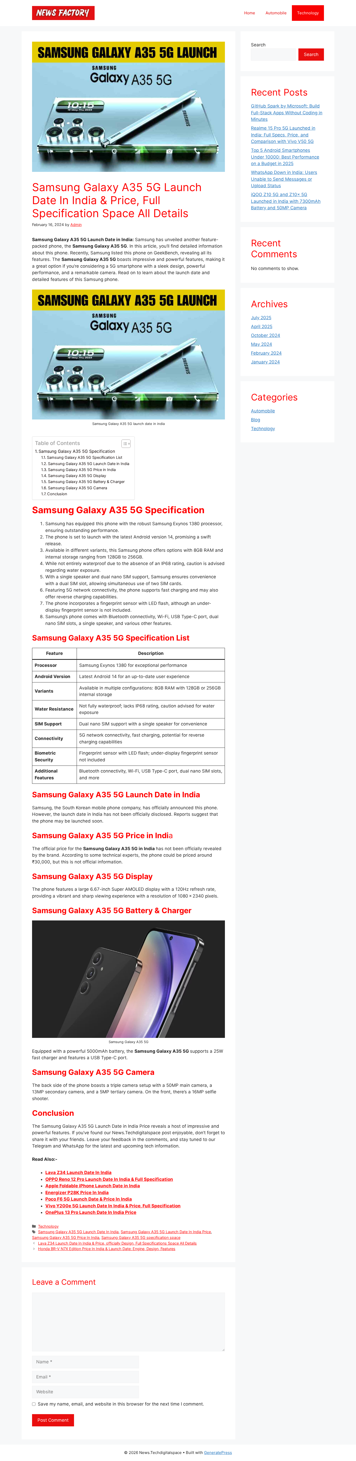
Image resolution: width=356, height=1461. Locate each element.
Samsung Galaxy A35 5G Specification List (84, 457)
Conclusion (57, 494)
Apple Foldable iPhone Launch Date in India (92, 1185)
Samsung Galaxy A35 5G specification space (140, 1237)
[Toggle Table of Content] (123, 443)
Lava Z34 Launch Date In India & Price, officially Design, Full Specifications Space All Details (117, 1243)
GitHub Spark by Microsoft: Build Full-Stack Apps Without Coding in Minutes (286, 112)
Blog (255, 419)
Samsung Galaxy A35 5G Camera (77, 488)
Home (249, 12)
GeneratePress (218, 1452)
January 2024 (265, 362)
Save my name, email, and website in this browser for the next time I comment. (121, 1404)
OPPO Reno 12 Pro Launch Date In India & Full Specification (109, 1179)
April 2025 (261, 326)
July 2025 (261, 317)
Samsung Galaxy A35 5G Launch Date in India (88, 463)
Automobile (276, 12)
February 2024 (266, 353)
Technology (308, 12)
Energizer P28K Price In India (77, 1192)
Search (258, 44)
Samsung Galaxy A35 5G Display (77, 475)
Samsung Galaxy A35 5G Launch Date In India (78, 1232)
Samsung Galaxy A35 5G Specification (77, 451)
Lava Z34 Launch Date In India (78, 1172)
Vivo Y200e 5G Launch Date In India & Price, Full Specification (113, 1205)
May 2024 (261, 344)
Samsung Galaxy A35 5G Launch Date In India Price (166, 1232)
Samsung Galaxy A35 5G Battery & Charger (86, 481)
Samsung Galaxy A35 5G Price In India (65, 1237)
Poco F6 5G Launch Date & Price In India (88, 1199)
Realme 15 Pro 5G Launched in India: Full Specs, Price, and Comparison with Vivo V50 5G (283, 135)
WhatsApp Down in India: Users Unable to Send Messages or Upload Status (284, 179)
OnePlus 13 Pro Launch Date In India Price (90, 1212)
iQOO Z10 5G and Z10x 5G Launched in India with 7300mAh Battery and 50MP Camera (286, 201)
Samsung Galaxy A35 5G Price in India (82, 469)
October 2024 (265, 335)
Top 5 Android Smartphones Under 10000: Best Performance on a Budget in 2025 (285, 157)
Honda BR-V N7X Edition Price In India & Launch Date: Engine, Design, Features (106, 1248)
